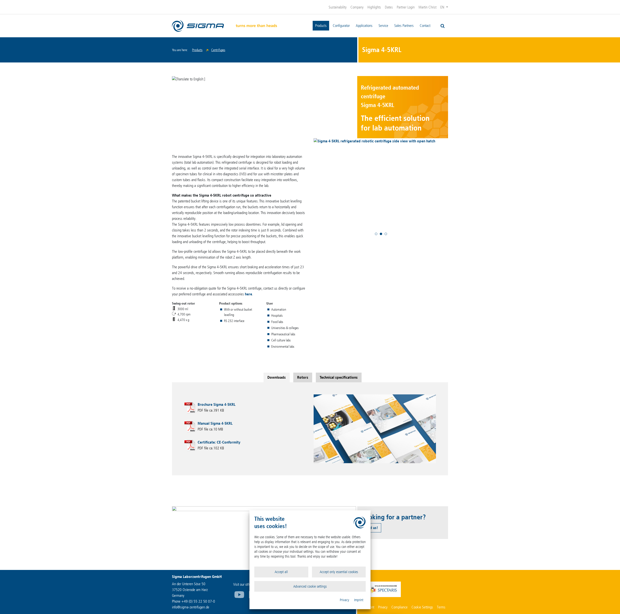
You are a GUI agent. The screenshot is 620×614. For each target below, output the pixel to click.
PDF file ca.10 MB (215, 426)
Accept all (281, 572)
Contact (425, 25)
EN (442, 7)
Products (321, 25)
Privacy (344, 600)
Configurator (341, 25)
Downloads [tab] (276, 377)
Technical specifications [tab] (339, 377)
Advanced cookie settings (310, 586)
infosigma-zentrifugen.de (190, 607)
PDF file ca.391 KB (216, 407)
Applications (364, 25)
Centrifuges (218, 50)
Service (383, 25)
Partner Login (406, 7)
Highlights (374, 7)
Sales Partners (404, 25)
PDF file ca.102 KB (219, 445)
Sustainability (338, 7)
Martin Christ (427, 7)
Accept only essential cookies (339, 572)
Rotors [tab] (302, 377)
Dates (389, 7)
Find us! (371, 527)
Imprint (358, 600)
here (248, 294)
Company (357, 7)
